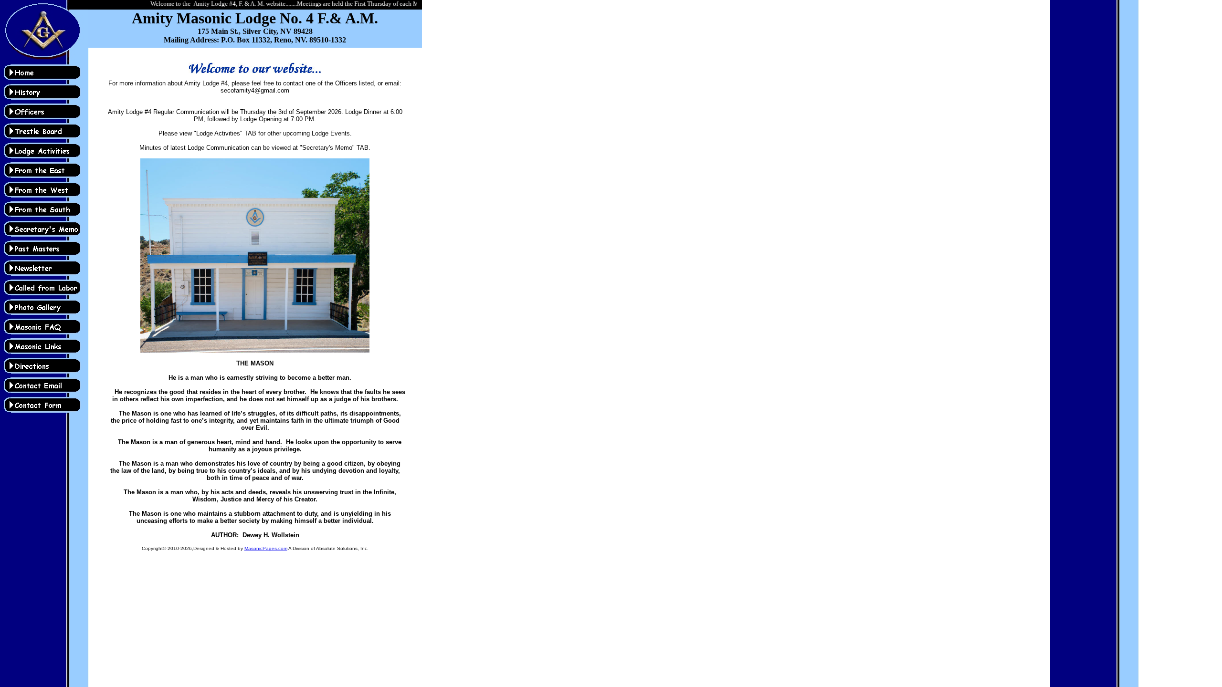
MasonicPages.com (265, 548)
